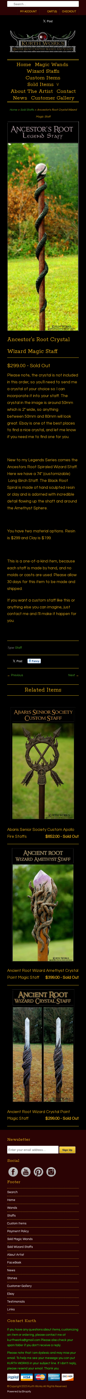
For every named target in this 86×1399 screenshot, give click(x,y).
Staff (18, 647)
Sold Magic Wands (19, 1239)
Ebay (10, 1293)
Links (11, 1309)
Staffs (11, 1215)
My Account (28, 11)
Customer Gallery (53, 98)
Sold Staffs (27, 109)
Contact (66, 91)
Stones (12, 1278)
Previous (17, 675)
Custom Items (43, 78)
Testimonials (16, 1301)
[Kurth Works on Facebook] (13, 1176)
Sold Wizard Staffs (20, 1247)
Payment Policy (18, 1231)
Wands (12, 1207)
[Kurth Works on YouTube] (26, 1176)
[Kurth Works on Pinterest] (38, 1176)
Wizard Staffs (43, 71)
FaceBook (14, 1262)
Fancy (34, 661)
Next (71, 675)
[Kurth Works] (43, 42)
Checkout (69, 11)
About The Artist (32, 91)
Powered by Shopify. (19, 1391)
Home (23, 64)
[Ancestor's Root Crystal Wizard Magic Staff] (43, 330)
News (20, 98)
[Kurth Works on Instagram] (51, 1176)
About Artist (15, 1254)
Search (12, 1192)
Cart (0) (52, 11)
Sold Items (43, 84)
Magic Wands (51, 64)
